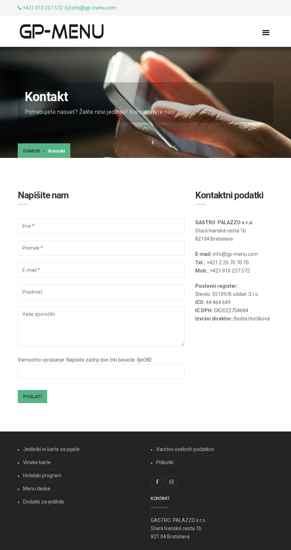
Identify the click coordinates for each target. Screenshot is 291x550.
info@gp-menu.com (93, 8)
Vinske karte (37, 462)
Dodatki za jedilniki (43, 502)
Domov (31, 151)
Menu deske (36, 488)
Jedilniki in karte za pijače (51, 449)
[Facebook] (157, 482)
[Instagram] (171, 482)
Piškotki (165, 462)
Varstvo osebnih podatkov (185, 449)
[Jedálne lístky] (62, 32)
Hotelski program (42, 475)
